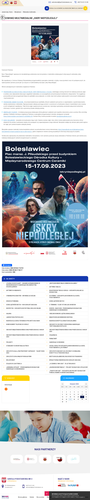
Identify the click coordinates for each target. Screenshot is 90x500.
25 (70, 399)
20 (78, 396)
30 (62, 401)
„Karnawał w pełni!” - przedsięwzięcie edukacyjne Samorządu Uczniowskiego (22, 368)
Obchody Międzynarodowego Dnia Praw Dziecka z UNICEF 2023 (68, 330)
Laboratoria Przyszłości (14, 317)
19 (74, 396)
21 (82, 396)
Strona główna (47, 8)
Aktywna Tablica (55, 287)
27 (78, 399)
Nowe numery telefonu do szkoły (17, 324)
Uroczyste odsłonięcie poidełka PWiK (18, 356)
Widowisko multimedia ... (29, 12)
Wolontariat (10, 360)
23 (62, 399)
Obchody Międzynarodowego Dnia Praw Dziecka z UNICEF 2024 (25, 335)
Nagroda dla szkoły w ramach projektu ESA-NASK (23, 320)
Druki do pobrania (12, 301)
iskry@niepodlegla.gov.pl (64, 116)
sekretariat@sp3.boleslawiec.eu (62, 2)
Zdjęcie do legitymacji (14, 363)
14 (82, 394)
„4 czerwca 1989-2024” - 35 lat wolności (62, 363)
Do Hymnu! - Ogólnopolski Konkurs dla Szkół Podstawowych (64, 296)
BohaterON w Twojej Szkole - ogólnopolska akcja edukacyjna (66, 291)
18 (70, 396)
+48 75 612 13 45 (82, 2)
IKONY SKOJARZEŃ (9, 120)
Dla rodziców (67, 8)
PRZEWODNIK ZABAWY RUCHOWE (14, 102)
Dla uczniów (58, 8)
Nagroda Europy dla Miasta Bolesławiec (62, 320)
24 (66, 399)
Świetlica (74, 8)
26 (74, 399)
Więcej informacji (6, 389)
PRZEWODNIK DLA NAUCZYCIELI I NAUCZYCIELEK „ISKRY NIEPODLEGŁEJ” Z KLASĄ (28, 92)
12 (74, 394)
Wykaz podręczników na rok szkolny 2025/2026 (65, 360)
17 (66, 396)
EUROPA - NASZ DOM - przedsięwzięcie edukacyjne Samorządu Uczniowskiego (65, 309)
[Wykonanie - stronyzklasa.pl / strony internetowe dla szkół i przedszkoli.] (5, 497)
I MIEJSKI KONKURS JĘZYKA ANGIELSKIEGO (62, 313)
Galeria (8, 313)
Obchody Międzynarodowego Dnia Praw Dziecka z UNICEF (25, 329)
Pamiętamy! (53, 338)
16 (62, 396)
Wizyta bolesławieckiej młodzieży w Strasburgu (65, 356)
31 (66, 401)
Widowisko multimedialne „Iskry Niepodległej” (30, 18)
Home (10, 12)
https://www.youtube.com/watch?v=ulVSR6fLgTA (18, 116)
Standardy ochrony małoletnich (17, 345)
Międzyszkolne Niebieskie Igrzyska (61, 317)
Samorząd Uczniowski (56, 342)
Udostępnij (8, 265)
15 (86, 394)
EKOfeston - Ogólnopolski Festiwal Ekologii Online (23, 308)
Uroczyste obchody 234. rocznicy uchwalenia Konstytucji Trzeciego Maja (64, 352)
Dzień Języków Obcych (56, 301)
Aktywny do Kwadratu (13, 290)
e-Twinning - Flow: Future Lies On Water (62, 304)
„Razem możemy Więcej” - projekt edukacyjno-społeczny (68, 367)
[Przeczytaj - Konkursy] (18, 378)
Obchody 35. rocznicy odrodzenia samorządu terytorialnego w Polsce (64, 325)
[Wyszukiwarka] (85, 8)
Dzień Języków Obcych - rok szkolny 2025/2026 (21, 304)
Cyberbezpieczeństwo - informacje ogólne (20, 295)
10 (66, 394)
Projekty (9, 342)
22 (86, 396)
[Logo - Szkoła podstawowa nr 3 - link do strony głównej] (13, 2)
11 (70, 394)
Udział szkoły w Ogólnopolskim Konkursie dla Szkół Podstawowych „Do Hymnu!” (67, 346)
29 (86, 399)
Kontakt (80, 8)
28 (82, 399)
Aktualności (17, 12)
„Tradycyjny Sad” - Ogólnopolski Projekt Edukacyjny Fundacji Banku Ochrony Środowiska (67, 371)
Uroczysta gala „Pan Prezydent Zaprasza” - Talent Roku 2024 (25, 352)
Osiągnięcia (53, 335)
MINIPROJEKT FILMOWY (11, 112)
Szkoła (51, 8)
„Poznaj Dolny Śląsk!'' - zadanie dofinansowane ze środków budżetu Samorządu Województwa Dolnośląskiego (23, 285)
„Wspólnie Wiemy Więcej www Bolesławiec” (63, 283)
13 (78, 394)
